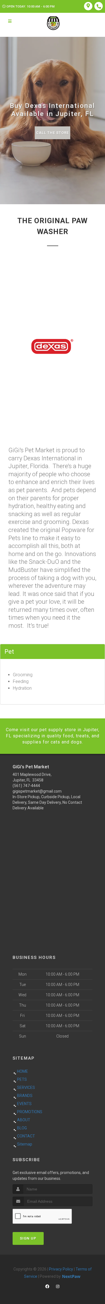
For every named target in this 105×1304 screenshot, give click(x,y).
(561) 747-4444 (26, 785)
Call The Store (52, 133)
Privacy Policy (61, 1269)
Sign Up (28, 1238)
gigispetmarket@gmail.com (37, 791)
